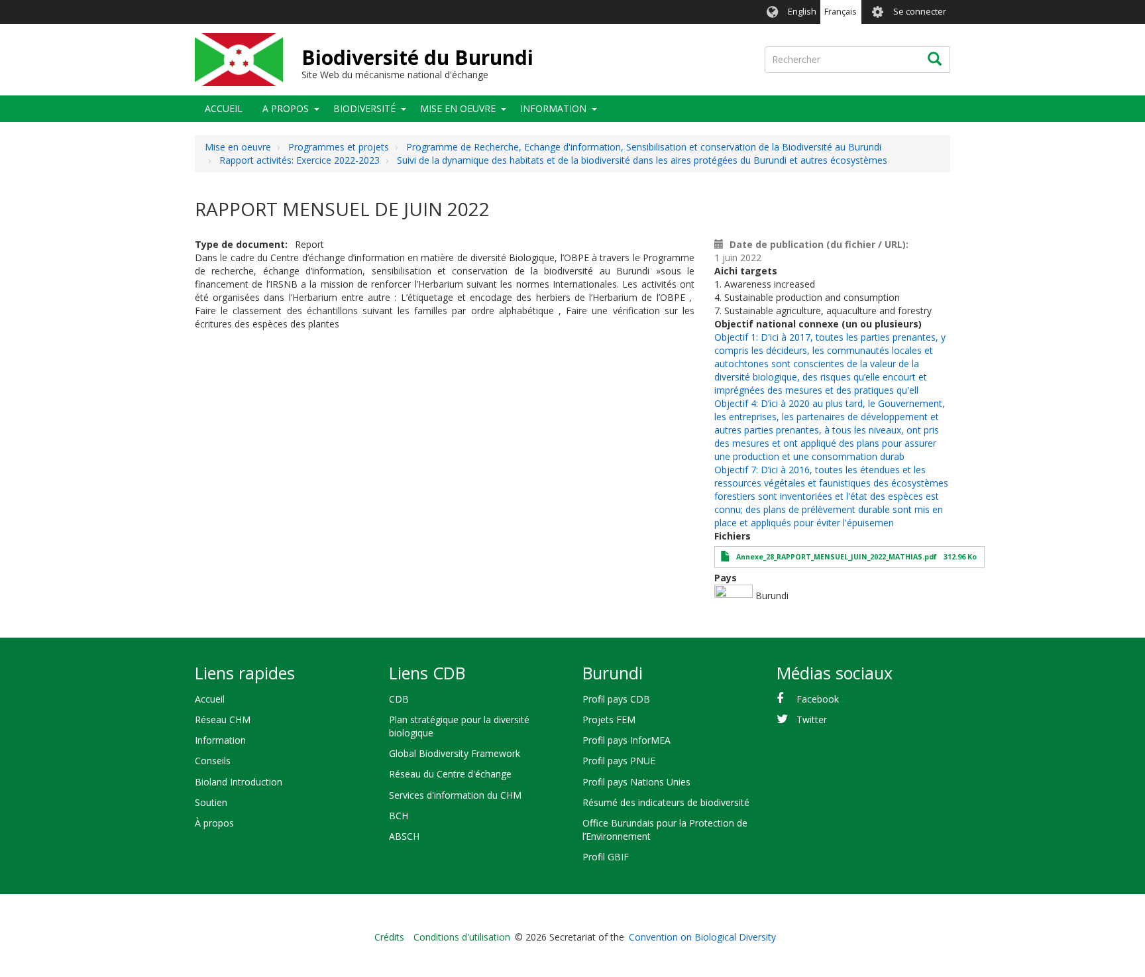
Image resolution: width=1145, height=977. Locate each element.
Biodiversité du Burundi (417, 57)
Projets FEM (608, 719)
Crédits (389, 937)
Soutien (211, 802)
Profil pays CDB (616, 699)
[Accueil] (239, 59)
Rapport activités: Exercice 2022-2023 (299, 160)
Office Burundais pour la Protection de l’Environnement (664, 829)
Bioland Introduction (238, 782)
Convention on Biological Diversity (702, 937)
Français (840, 11)
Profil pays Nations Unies (636, 782)
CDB (399, 699)
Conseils (213, 760)
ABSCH (404, 836)
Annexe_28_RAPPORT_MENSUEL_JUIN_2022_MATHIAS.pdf (836, 556)
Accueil (224, 108)
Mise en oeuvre (458, 108)
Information (553, 108)
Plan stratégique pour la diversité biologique (459, 726)
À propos (214, 823)
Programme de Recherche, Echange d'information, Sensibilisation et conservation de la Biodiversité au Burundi (643, 147)
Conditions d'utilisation (461, 937)
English (802, 11)
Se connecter (919, 11)
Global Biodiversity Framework (454, 753)
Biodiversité (364, 108)
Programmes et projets (338, 147)
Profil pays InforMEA (626, 740)
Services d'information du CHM (455, 795)
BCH (398, 815)
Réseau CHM (222, 719)
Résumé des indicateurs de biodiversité (665, 802)
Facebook (817, 699)
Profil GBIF (605, 856)
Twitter (811, 719)
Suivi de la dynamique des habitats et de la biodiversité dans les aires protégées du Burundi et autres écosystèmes (642, 160)
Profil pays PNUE (618, 760)
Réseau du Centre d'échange (450, 774)
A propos (285, 108)
